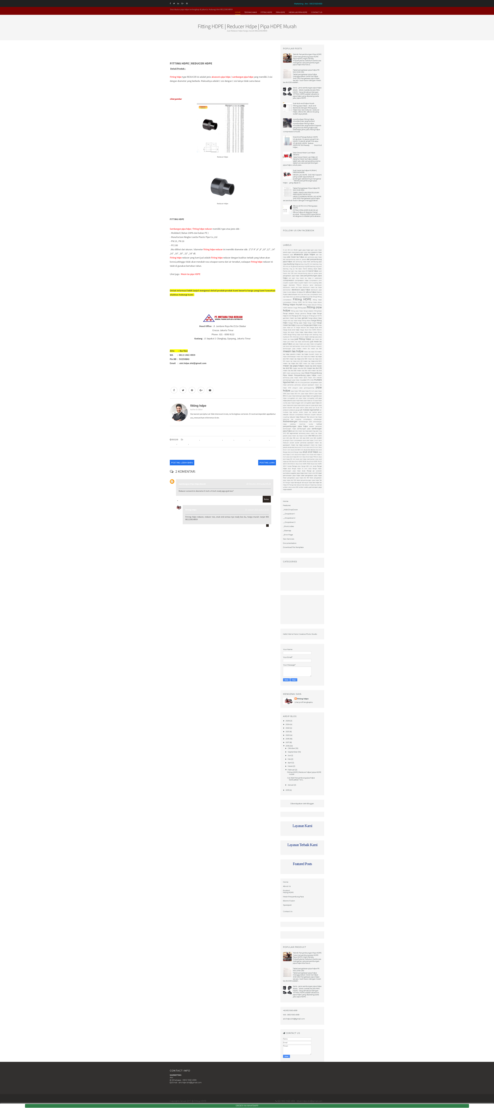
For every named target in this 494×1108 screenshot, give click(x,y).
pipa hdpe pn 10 (309, 400)
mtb (311, 380)
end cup (292, 297)
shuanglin (286, 440)
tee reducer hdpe (308, 485)
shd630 (319, 438)
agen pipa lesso (305, 252)
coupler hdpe (293, 283)
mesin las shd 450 (304, 370)
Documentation (289, 543)
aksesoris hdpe (316, 252)
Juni (289, 755)
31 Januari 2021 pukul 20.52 (257, 509)
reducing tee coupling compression (297, 419)
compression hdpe (301, 280)
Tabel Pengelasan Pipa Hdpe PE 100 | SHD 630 (306, 189)
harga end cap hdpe (290, 320)
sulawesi (319, 471)
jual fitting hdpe (302, 339)
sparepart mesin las (314, 443)
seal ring (312, 431)
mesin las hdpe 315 (310, 352)
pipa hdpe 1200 (296, 391)
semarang (302, 433)
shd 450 (299, 438)
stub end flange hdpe (295, 452)
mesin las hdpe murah (305, 354)
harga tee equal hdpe (291, 332)
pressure (286, 410)
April (290, 763)
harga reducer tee (302, 327)
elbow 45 (295, 292)
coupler (285, 283)
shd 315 (292, 438)
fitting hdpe (190, 509)
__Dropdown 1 (289, 514)
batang (310, 269)
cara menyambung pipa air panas (306, 273)
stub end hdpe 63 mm (294, 457)
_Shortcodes (288, 526)
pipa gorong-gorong (306, 388)
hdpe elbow (308, 332)
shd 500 (306, 438)
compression (288, 280)
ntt (299, 382)
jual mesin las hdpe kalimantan (298, 342)
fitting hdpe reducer (310, 305)
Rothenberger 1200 (305, 422)
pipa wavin (300, 408)
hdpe (301, 332)
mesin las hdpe (293, 351)
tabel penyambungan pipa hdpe (308, 480)
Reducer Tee (304, 417)
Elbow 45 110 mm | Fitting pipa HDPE (305, 207)
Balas (266, 499)
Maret (290, 766)
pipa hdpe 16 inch (308, 391)
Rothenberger (290, 421)
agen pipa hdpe (304, 250)
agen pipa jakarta (294, 252)
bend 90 (305, 271)
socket (292, 443)
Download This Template (293, 547)
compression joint (315, 280)
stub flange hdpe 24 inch (297, 468)
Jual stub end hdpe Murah (303, 103)
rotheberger (318, 419)
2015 (288, 790)
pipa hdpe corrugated (310, 396)
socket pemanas (300, 443)
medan (299, 348)
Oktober (291, 748)
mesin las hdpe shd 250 (298, 359)
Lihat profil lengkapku (304, 702)
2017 (288, 742)
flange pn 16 (315, 316)
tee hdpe (316, 482)
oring (302, 382)
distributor (318, 285)
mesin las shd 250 (300, 368)
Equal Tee (309, 297)
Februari (291, 770)
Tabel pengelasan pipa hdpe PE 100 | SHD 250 (306, 71)
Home (237, 12)
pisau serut (308, 408)
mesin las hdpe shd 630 (292, 363)
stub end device (309, 450)
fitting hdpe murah (242, 439)
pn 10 (315, 408)
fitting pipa (302, 308)
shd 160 (311, 436)
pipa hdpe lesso (298, 400)
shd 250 (286, 438)
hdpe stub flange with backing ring (309, 334)
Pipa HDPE (280, 12)
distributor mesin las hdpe (292, 287)
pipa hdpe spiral (299, 405)
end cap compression (311, 294)
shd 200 (318, 436)
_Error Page (288, 535)
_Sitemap (287, 531)
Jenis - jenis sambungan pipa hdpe (307, 88)
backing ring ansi (316, 266)
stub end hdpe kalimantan (305, 459)
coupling (315, 283)
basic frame (302, 269)
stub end (291, 447)
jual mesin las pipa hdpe (259, 439)
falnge (315, 297)
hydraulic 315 (287, 337)
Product (286, 890)
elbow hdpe (311, 292)
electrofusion (292, 294)
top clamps (318, 485)
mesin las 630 (316, 348)
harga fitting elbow (304, 320)
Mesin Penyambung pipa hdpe (302, 375)
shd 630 (313, 438)
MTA (308, 380)
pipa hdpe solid (288, 405)
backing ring (292, 264)
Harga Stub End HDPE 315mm (311, 330)
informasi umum (298, 337)
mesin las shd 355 (289, 370)
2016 (288, 746)
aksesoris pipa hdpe (191, 439)
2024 (288, 724)
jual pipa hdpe (298, 344)
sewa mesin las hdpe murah (298, 436)
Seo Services (288, 539)
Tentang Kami (250, 12)
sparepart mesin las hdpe (293, 445)
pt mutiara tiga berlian (309, 410)
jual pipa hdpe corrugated (312, 344)
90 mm (290, 250)
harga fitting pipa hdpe (297, 323)
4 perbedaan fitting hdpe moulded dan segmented (304, 120)
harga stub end (316, 327)
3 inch (285, 250)
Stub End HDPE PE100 (299, 461)
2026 (288, 721)
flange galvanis (300, 313)
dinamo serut (308, 285)
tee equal (297, 482)
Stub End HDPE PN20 (303, 464)
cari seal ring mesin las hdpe (300, 278)
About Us (287, 886)
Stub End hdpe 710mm (310, 457)
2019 (288, 739)
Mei (289, 759)
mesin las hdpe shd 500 (312, 361)
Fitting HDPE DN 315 (300, 302)
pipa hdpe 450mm (307, 393)
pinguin (295, 388)
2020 (288, 735)
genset (305, 318)
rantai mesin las (305, 412)
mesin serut (303, 378)
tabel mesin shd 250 (311, 473)
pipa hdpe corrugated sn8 (308, 398)
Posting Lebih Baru (182, 462)
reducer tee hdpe (196, 443)
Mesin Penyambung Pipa (293, 897)
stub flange (292, 466)
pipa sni (308, 405)
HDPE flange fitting (289, 334)
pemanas (290, 385)
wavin (289, 489)
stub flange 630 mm (305, 466)
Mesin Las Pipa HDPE (298, 12)
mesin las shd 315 (314, 368)
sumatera (286, 473)
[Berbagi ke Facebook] (174, 390)
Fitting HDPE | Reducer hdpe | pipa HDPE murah (304, 773)
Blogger (310, 803)
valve (290, 487)
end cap (300, 294)
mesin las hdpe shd (303, 356)
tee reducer (298, 485)
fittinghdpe (318, 311)
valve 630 (295, 487)
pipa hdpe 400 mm (293, 393)
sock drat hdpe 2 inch (310, 440)
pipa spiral (314, 405)
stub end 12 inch (300, 447)
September (293, 752)
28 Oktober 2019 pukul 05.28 (258, 484)
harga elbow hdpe (315, 318)
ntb (296, 382)
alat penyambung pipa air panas (294, 259)
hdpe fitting (317, 332)
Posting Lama (267, 462)
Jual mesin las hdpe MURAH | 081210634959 (305, 171)
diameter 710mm (295, 285)
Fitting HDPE (266, 12)
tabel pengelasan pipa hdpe (311, 475)
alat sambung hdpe (299, 262)
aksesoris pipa (288, 254)
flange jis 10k (296, 316)
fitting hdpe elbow (315, 302)
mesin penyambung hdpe (295, 373)
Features (286, 505)
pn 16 (320, 408)
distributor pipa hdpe (301, 290)
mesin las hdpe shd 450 (294, 361)
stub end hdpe (310, 452)
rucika (311, 424)
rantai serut (317, 412)
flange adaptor (288, 313)
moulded (303, 380)
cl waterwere (317, 278)
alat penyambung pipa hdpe (211, 439)
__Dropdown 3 (289, 522)
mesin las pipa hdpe (293, 366)
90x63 (296, 250)
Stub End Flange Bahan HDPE (305, 137)
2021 (288, 731)
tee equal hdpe (307, 482)
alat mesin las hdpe (295, 257)
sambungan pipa (304, 429)
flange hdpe (311, 313)
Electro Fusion (289, 901)
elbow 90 (302, 292)
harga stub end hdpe (291, 330)
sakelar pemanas (315, 426)
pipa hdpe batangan (295, 396)
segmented (294, 433)
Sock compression (296, 440)
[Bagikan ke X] (183, 390)
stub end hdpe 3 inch (302, 454)
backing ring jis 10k (290, 269)
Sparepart (287, 905)
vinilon (301, 487)
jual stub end (287, 346)
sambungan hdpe (289, 429)
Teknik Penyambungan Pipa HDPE (307, 54)
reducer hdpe (182, 443)
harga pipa (299, 325)
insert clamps (310, 337)
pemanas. (297, 385)
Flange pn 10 (306, 316)
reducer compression (296, 414)
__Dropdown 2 (289, 518)
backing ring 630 (304, 266)
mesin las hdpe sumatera (312, 363)
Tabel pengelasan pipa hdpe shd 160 (296, 478)
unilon (285, 487)
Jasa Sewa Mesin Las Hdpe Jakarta (304, 154)
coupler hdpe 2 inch (305, 283)
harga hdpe (312, 323)
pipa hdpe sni (317, 403)
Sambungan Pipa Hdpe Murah (192, 484)
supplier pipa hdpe (297, 473)
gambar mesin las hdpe (292, 318)
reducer (286, 414)
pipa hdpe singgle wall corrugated (299, 403)
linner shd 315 (305, 346)
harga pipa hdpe (310, 325)
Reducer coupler (310, 414)
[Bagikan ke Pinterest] (192, 390)
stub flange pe (308, 471)
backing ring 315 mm (305, 264)
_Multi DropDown (290, 510)
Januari (291, 785)
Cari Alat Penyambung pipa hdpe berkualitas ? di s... (301, 779)
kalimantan (296, 346)
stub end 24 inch (312, 447)
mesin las (306, 348)
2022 (288, 728)
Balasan (182, 501)
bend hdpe (313, 271)
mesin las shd (310, 366)
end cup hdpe (301, 297)
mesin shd (311, 378)
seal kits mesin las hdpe (300, 431)
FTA (320, 316)
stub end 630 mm (297, 450)
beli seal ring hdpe (294, 271)
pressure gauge (294, 410)
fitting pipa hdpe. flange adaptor (302, 311)
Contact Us (316, 12)
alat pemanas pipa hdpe (313, 257)
